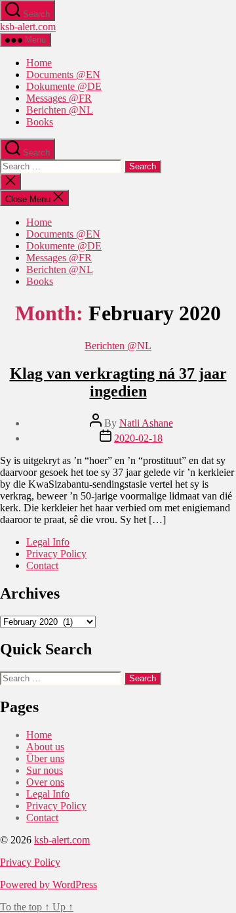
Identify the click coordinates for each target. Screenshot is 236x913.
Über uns (45, 758)
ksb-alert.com (28, 26)
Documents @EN (63, 74)
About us (45, 746)
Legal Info (47, 541)
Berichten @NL (59, 110)
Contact (42, 565)
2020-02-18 (138, 438)
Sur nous (44, 770)
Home (39, 62)
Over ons (45, 782)
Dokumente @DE (64, 86)
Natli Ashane (146, 423)
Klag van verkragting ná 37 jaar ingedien (118, 382)
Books (39, 121)
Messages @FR (59, 98)
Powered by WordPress (48, 884)
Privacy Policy (56, 553)
